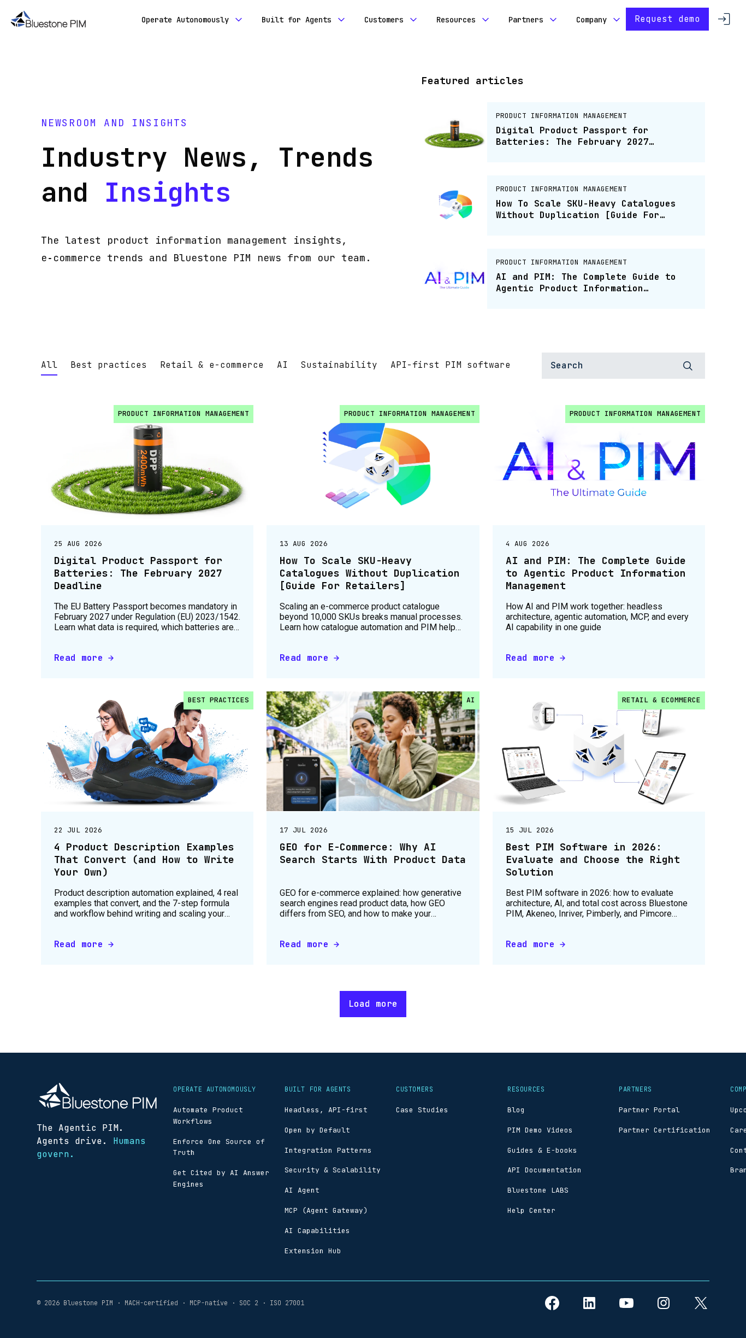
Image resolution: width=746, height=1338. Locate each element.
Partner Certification (665, 1130)
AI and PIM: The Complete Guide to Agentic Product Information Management (596, 573)
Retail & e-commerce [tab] (212, 365)
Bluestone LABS (538, 1190)
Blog (516, 1109)
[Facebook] (552, 1303)
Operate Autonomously (185, 20)
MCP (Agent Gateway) (326, 1210)
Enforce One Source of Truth (219, 1147)
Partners (525, 20)
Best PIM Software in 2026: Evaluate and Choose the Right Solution (593, 860)
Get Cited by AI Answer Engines (221, 1178)
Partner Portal (649, 1109)
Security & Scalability (333, 1170)
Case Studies (422, 1109)
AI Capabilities (317, 1230)
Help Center (531, 1210)
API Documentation (544, 1170)
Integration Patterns (328, 1150)
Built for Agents (296, 20)
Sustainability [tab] (339, 365)
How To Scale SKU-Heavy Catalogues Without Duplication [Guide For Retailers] (370, 573)
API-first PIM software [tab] (450, 365)
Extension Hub (313, 1250)
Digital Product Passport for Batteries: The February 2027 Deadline (138, 573)
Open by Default (317, 1130)
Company (591, 20)
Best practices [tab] (108, 365)
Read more (78, 658)
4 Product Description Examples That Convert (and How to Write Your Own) (144, 860)
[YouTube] (626, 1303)
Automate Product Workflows (208, 1115)
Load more (373, 1004)
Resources (456, 20)
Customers (384, 20)
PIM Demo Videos (540, 1130)
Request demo (667, 19)
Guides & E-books (542, 1150)
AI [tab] (282, 365)
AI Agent (302, 1190)
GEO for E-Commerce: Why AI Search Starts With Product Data (373, 853)
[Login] (724, 19)
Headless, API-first (326, 1109)
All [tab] (49, 365)
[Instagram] (663, 1303)
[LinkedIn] (589, 1303)
